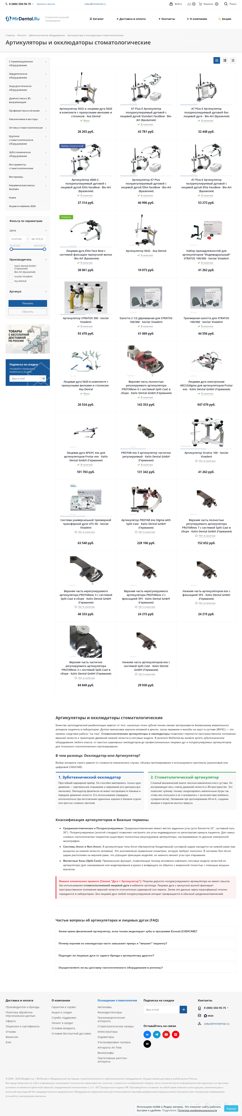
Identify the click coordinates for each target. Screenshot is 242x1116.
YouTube (166, 1034)
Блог (9, 1042)
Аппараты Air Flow (110, 1047)
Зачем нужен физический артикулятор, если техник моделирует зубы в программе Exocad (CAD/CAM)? (128, 931)
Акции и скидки (62, 1012)
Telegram (157, 1034)
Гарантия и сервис (64, 1007)
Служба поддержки (64, 1017)
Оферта (11, 1021)
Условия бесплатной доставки (71, 1033)
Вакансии (12, 1037)
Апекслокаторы (108, 1031)
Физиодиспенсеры (110, 1012)
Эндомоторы (106, 1037)
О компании (61, 1000)
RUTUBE (147, 1044)
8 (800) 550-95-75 (215, 1008)
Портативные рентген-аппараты (113, 1059)
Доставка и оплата (19, 1000)
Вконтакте (147, 1034)
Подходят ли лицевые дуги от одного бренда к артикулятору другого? (106, 955)
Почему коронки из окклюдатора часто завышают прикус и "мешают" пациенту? (113, 943)
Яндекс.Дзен (175, 1034)
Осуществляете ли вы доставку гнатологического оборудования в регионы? (111, 967)
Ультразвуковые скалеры (114, 1042)
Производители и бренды (22, 1007)
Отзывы (11, 1031)
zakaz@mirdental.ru (95, 3)
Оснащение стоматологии (117, 1000)
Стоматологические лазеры (116, 1026)
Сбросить (27, 311)
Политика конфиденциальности (197, 1110)
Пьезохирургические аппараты (111, 1019)
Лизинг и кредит (62, 1023)
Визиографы (106, 1053)
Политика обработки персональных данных (20, 1014)
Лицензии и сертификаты (23, 1026)
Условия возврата (63, 1028)
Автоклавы (105, 1007)
